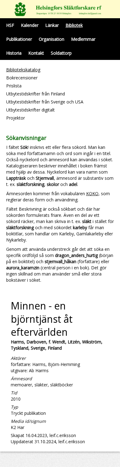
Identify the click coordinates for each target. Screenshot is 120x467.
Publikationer (19, 39)
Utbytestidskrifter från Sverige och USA (44, 102)
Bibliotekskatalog (23, 70)
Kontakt (36, 53)
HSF (10, 25)
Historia (14, 53)
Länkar (52, 25)
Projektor (15, 118)
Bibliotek (74, 25)
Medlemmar (83, 39)
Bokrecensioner (22, 78)
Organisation (51, 39)
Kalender (29, 25)
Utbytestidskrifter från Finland (35, 94)
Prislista (14, 86)
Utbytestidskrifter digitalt (30, 110)
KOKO (92, 193)
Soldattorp (61, 53)
